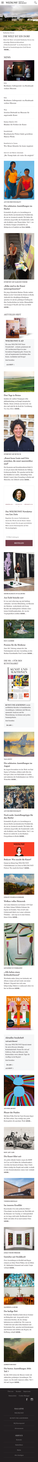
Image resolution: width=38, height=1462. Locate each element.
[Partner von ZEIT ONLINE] (21, 2)
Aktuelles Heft (12, 314)
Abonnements (19, 1428)
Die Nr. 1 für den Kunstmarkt (13, 662)
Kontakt (18, 1391)
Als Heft (9, 365)
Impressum (26, 1391)
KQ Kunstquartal (19, 1423)
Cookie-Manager (24, 1396)
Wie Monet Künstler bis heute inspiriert (18, 146)
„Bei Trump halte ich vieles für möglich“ (19, 155)
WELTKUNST (19, 1413)
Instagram (31, 1399)
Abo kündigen (19, 1455)
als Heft (8, 1068)
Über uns (10, 1391)
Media (19, 1450)
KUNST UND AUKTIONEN (19, 1418)
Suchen (35, 2)
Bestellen (19, 543)
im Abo (9, 725)
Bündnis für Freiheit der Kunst (15, 124)
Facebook (26, 1399)
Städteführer (19, 1445)
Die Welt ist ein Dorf (16, 36)
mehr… (7, 49)
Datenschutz (12, 1396)
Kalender (19, 1440)
